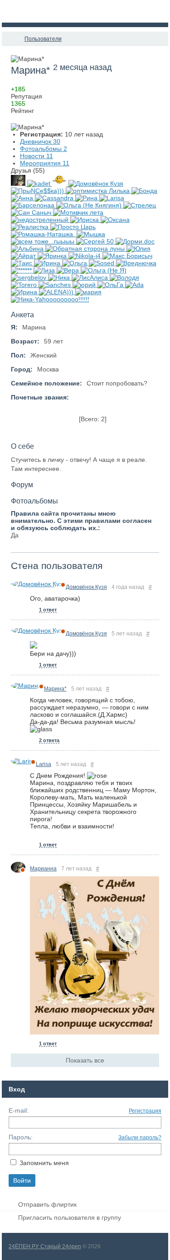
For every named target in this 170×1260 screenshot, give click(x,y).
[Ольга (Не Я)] (103, 270)
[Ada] (134, 284)
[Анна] (23, 198)
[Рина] (87, 198)
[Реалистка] (30, 226)
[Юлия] (138, 248)
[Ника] (60, 277)
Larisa (43, 764)
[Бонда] (144, 190)
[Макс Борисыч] (127, 255)
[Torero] (25, 284)
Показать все (85, 1060)
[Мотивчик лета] (78, 212)
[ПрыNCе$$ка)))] (38, 190)
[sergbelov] (29, 277)
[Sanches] (56, 284)
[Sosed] (102, 263)
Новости (36, 156)
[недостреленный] (40, 219)
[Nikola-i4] (85, 255)
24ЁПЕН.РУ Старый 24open (45, 1246)
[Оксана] (115, 219)
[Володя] (124, 277)
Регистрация (145, 1111)
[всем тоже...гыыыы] (43, 241)
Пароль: (21, 1137)
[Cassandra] (55, 198)
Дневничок (40, 141)
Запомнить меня (44, 1162)
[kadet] (39, 183)
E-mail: (19, 1110)
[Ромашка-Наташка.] (44, 234)
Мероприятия (44, 163)
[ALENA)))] (57, 292)
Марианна (43, 868)
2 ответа (49, 740)
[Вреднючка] (136, 263)
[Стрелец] (139, 205)
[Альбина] (28, 248)
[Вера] (69, 270)
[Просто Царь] (73, 226)
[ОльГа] (111, 284)
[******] (22, 270)
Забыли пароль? (139, 1137)
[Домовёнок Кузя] (95, 183)
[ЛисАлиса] (91, 277)
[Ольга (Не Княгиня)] (89, 205)
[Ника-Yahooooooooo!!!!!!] (50, 299)
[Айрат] (24, 255)
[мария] (88, 292)
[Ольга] (75, 263)
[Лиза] (45, 270)
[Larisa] (111, 198)
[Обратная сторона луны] (85, 248)
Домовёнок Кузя (86, 587)
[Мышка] (91, 234)
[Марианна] (19, 183)
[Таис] (22, 263)
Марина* (55, 689)
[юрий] (85, 284)
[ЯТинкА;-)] (60, 183)
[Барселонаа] (33, 205)
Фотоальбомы (43, 148)
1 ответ (48, 609)
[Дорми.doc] (135, 241)
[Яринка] (53, 255)
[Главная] (10, 39)
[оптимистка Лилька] (98, 190)
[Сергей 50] (96, 241)
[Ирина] (48, 263)
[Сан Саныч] (32, 212)
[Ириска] (85, 219)
